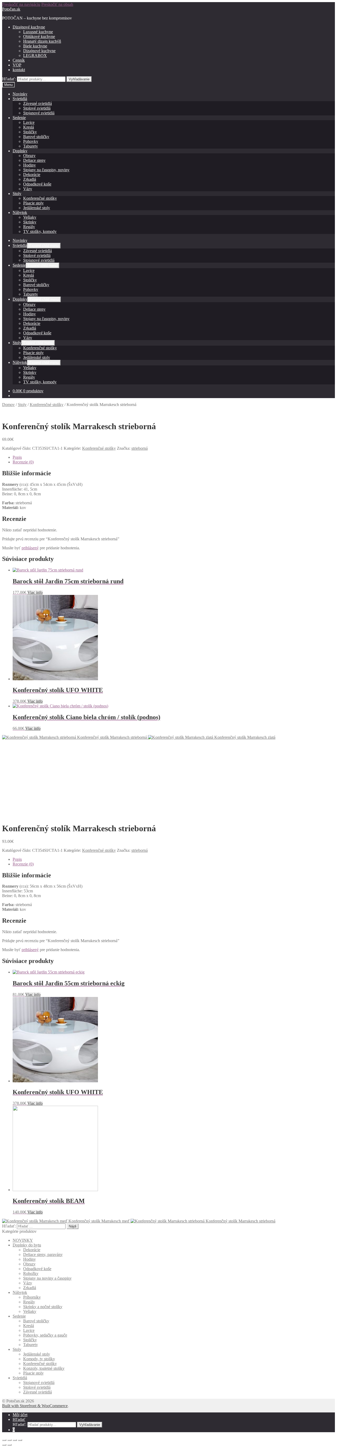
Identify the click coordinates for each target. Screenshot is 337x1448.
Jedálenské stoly (36, 208)
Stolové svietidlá (37, 108)
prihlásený (30, 548)
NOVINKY (23, 1240)
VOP (17, 65)
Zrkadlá (29, 179)
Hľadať (19, 1419)
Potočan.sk (11, 9)
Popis (17, 457)
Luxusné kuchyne (38, 32)
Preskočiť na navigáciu (21, 4)
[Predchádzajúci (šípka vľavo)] (4, 1445)
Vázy (27, 189)
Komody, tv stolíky (39, 1359)
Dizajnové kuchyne (29, 27)
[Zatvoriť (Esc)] (4, 1440)
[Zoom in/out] (20, 1440)
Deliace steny (34, 160)
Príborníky (32, 1297)
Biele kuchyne (35, 46)
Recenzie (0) (23, 462)
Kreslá (28, 127)
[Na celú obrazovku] (15, 1440)
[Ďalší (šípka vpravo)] (9, 1445)
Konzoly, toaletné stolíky (44, 1368)
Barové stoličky (36, 136)
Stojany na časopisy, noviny (46, 170)
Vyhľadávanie (79, 79)
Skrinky (29, 222)
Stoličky (30, 132)
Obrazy (29, 155)
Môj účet (20, 1414)
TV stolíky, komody (40, 231)
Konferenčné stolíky (40, 198)
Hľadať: (9, 79)
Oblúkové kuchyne (39, 36)
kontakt (19, 69)
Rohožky (30, 1273)
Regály (29, 226)
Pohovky (30, 141)
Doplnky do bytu (27, 1245)
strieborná (139, 448)
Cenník (19, 60)
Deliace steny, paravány (43, 1254)
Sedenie (19, 117)
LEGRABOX (35, 55)
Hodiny (29, 165)
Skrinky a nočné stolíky (42, 1306)
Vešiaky (29, 217)
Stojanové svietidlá (38, 113)
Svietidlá (20, 98)
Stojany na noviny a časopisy (47, 1278)
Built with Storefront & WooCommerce (35, 1405)
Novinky (20, 94)
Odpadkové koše (37, 184)
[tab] (174, 457)
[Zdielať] (9, 1440)
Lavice (28, 122)
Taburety (30, 146)
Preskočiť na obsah (57, 4)
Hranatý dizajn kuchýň (42, 41)
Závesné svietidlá (37, 103)
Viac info (35, 592)
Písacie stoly (33, 203)
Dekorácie (31, 174)
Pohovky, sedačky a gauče (45, 1335)
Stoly (17, 193)
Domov (8, 404)
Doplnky (20, 151)
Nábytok (20, 212)
